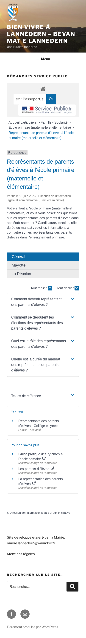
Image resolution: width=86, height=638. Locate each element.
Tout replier (39, 288)
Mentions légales (21, 554)
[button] (43, 302)
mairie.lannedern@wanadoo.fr (31, 543)
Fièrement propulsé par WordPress (32, 627)
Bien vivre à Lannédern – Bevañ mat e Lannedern (41, 34)
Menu (45, 59)
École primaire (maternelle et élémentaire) (40, 127)
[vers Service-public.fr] (47, 110)
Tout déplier (66, 288)
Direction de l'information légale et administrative (40, 512)
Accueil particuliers (23, 122)
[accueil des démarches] (43, 88)
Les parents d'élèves (34, 469)
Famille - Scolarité (54, 122)
